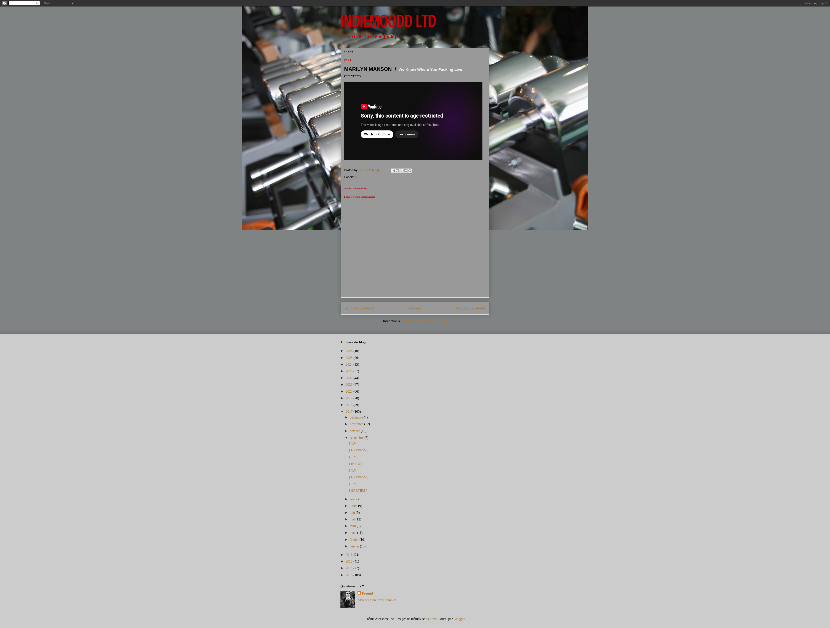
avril (353, 526)
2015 (349, 561)
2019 (349, 398)
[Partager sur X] (401, 170)
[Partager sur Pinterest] (409, 170)
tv (356, 177)
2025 (349, 358)
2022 (349, 378)
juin (353, 512)
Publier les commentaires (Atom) (424, 321)
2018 (349, 405)
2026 (349, 351)
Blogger (458, 619)
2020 (349, 391)
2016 (349, 555)
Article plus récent (359, 308)
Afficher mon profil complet (377, 600)
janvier (355, 546)
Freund (367, 593)
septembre (357, 437)
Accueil (414, 308)
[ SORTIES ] (358, 490)
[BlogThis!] (397, 170)
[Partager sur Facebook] (405, 170)
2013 (349, 575)
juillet (354, 506)
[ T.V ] (353, 443)
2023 (349, 371)
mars (353, 532)
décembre (357, 417)
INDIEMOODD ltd (388, 21)
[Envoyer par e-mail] (393, 170)
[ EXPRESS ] (358, 450)
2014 (349, 568)
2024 (349, 364)
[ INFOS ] (356, 464)
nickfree (431, 619)
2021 (349, 384)
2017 (349, 411)
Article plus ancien (470, 308)
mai (353, 519)
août (353, 499)
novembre (357, 424)
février (354, 539)
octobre (355, 431)
